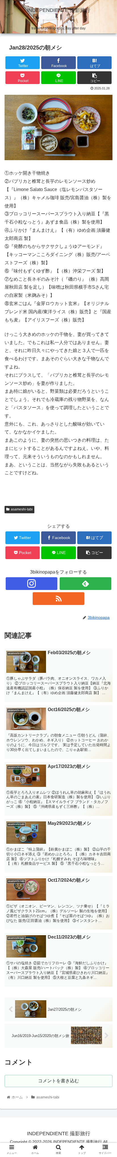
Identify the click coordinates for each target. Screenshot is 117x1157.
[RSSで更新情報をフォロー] (58, 598)
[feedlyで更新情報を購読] (85, 583)
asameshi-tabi (22, 509)
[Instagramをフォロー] (31, 583)
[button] (105, 726)
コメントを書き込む (58, 1080)
